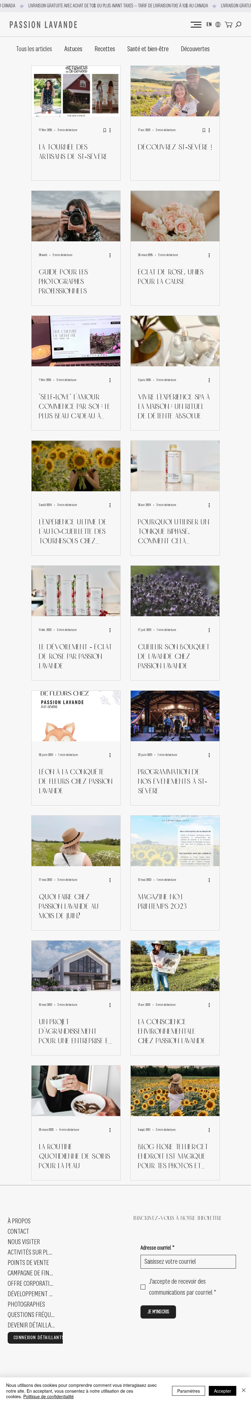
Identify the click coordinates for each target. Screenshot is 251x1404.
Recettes (105, 49)
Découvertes (195, 49)
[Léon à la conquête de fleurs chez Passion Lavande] (76, 716)
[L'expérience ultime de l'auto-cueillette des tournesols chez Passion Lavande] (76, 466)
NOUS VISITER (24, 1242)
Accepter (222, 1391)
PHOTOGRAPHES (26, 1304)
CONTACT (18, 1231)
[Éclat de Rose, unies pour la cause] (175, 216)
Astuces (73, 49)
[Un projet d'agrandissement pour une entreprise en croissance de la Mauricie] (76, 966)
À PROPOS (19, 1221)
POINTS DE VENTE (28, 1262)
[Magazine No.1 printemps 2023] (175, 841)
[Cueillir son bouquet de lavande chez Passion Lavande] (175, 591)
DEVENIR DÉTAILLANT (31, 1325)
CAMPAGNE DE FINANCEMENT (31, 1273)
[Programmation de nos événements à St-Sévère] (175, 716)
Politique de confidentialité (48, 1396)
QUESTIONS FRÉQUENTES (31, 1315)
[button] (238, 24)
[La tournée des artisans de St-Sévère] (76, 91)
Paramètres (188, 1391)
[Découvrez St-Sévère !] (175, 91)
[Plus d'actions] (112, 130)
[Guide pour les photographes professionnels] (76, 216)
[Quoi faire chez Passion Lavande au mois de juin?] (76, 841)
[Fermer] (243, 1390)
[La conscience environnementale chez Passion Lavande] (175, 966)
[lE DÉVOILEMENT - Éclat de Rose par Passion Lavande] (76, 591)
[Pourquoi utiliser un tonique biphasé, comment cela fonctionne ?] (175, 466)
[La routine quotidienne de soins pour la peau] (76, 1091)
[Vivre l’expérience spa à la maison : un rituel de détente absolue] (175, 341)
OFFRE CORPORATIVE (31, 1283)
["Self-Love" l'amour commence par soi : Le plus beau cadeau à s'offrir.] (76, 341)
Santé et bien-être (148, 49)
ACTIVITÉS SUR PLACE (31, 1252)
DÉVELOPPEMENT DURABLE (31, 1294)
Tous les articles (34, 49)
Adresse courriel (157, 1248)
